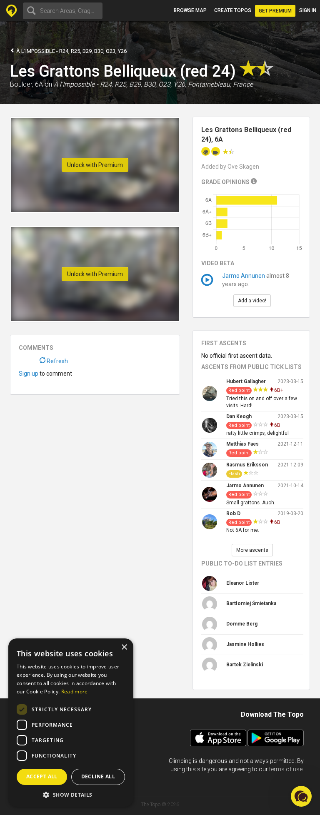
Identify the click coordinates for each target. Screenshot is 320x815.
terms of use (285, 769)
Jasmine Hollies (245, 644)
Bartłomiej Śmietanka (251, 603)
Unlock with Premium (95, 165)
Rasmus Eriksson (247, 465)
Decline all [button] (98, 776)
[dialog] (70, 722)
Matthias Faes (242, 444)
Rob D (233, 513)
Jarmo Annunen (243, 275)
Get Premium (275, 11)
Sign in (307, 10)
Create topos (232, 10)
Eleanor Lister (242, 583)
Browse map (190, 10)
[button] (71, 794)
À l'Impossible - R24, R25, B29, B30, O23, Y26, (120, 84)
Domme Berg (242, 624)
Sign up (28, 373)
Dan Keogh (239, 416)
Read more (74, 691)
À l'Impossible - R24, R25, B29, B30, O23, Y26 (71, 51)
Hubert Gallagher (246, 381)
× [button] (124, 647)
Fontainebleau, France (220, 84)
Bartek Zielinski (244, 665)
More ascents (252, 550)
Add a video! (252, 301)
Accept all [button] (42, 776)
